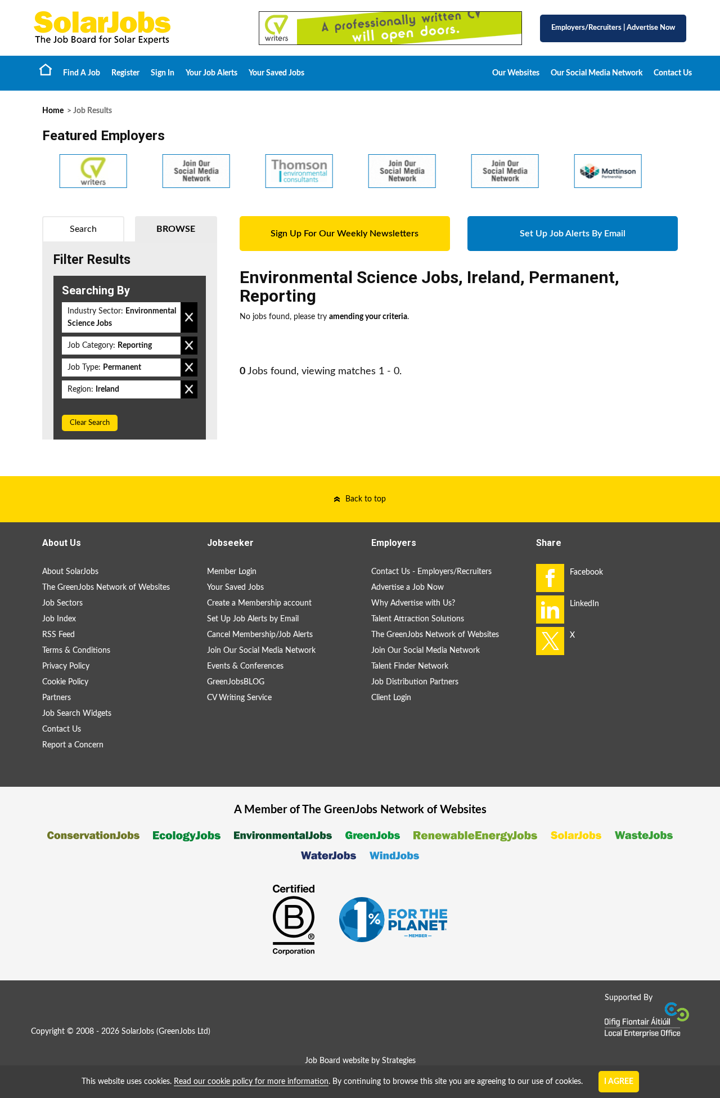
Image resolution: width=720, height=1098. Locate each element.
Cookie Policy (65, 682)
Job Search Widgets (76, 714)
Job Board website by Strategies (360, 1061)
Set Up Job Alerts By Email (573, 233)
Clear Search (90, 423)
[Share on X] (550, 641)
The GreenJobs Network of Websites (106, 587)
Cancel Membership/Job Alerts (260, 635)
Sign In (162, 73)
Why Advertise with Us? (413, 603)
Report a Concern (73, 745)
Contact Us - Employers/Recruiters (431, 572)
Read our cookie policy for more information (251, 1082)
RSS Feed (58, 635)
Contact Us (673, 73)
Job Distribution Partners (414, 682)
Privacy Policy (65, 666)
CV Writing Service (239, 698)
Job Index (59, 619)
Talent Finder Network (409, 666)
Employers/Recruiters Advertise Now (613, 28)
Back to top (365, 499)
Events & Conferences (245, 666)
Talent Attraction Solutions (417, 619)
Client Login (391, 698)
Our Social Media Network (596, 73)
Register (125, 73)
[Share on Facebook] (550, 578)
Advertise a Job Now (407, 587)
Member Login (231, 572)
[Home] (135, 27)
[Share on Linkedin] (550, 609)
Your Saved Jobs (276, 73)
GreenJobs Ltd (183, 1032)
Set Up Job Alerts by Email (253, 619)
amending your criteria (368, 317)
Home (45, 69)
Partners (56, 698)
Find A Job (81, 73)
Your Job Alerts (211, 73)
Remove (189, 317)
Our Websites (515, 73)
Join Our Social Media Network (261, 651)
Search (83, 229)
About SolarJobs (70, 572)
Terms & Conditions (76, 651)
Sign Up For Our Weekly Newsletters (344, 233)
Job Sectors (62, 603)
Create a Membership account (259, 603)
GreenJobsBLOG (235, 682)
